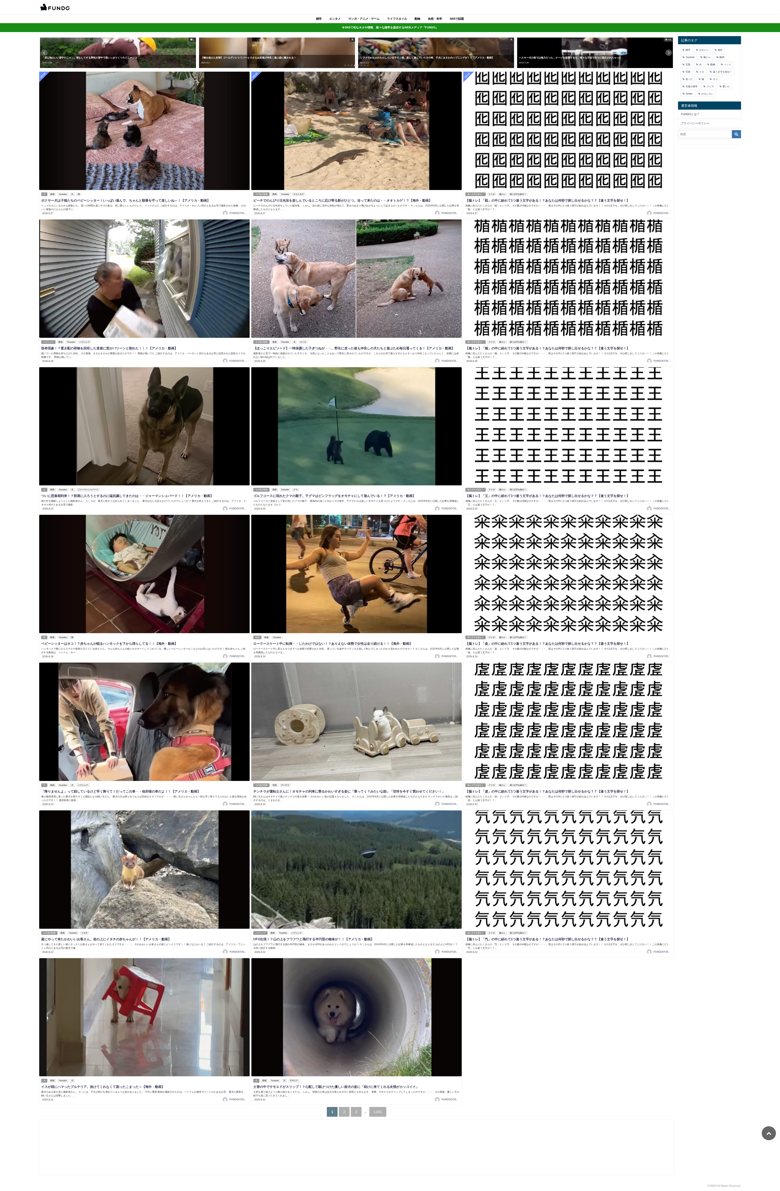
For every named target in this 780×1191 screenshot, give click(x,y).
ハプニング (48, 342)
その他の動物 (261, 194)
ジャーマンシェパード (88, 489)
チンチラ (285, 785)
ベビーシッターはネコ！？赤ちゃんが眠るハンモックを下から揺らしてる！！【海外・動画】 (109, 643)
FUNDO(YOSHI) (238, 213)
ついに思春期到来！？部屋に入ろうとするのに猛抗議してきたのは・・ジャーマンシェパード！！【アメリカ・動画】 (127, 495)
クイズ (492, 194)
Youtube (63, 194)
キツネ (303, 342)
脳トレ (502, 194)
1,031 (378, 1111)
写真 (275, 785)
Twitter (689, 94)
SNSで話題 (457, 18)
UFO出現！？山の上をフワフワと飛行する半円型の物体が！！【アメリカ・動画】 (313, 939)
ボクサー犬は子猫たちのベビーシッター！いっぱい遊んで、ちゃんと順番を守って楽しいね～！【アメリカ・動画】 (125, 200)
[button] (44, 53)
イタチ (84, 933)
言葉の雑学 (692, 86)
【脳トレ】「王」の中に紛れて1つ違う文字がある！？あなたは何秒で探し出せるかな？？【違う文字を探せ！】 (547, 495)
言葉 (688, 64)
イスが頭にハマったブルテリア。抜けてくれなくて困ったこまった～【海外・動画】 (103, 1086)
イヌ (701, 72)
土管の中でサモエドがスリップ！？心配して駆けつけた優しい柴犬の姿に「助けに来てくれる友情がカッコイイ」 (336, 1086)
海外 (720, 50)
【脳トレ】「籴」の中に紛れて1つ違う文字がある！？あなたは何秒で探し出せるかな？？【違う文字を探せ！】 (547, 643)
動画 (52, 194)
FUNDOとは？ (690, 114)
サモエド (294, 1080)
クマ (296, 489)
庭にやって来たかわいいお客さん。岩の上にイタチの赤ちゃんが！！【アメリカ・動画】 (106, 939)
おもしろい (707, 94)
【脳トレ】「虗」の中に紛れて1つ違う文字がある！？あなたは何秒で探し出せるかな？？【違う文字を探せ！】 (547, 791)
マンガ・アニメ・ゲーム (364, 18)
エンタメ (335, 18)
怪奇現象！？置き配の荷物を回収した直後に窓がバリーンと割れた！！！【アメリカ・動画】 (109, 348)
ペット (727, 64)
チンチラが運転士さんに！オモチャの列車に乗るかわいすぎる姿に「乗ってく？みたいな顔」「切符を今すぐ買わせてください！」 (349, 791)
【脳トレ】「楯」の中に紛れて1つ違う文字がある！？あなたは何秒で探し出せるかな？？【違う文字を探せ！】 (547, 348)
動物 (417, 18)
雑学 (319, 18)
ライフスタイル (397, 18)
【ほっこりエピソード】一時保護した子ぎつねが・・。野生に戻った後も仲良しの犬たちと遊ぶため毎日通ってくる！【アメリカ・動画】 (354, 348)
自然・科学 (435, 18)
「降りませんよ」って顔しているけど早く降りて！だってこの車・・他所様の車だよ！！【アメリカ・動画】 (120, 791)
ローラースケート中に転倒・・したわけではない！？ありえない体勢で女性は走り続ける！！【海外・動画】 (333, 643)
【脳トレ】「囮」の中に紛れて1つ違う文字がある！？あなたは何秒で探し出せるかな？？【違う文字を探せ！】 (547, 200)
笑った (689, 79)
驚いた (726, 86)
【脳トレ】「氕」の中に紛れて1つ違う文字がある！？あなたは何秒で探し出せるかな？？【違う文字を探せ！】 (547, 939)
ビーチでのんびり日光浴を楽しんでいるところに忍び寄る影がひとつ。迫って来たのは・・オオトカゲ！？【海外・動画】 (342, 200)
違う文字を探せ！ (475, 194)
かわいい (704, 50)
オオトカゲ (299, 194)
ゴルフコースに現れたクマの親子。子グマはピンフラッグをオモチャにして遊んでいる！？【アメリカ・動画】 (334, 495)
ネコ (715, 79)
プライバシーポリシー (695, 123)
